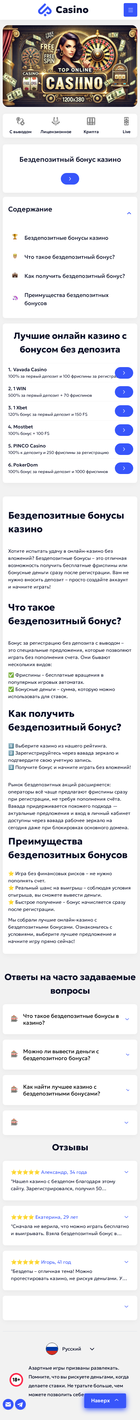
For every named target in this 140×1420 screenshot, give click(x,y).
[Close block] (129, 213)
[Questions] (70, 1123)
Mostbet (23, 427)
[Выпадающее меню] (130, 10)
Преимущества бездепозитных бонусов (66, 298)
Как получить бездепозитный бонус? (74, 275)
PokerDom (25, 465)
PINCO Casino (29, 446)
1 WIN (19, 388)
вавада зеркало (95, 753)
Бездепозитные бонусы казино (66, 237)
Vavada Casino (30, 369)
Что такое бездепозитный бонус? (69, 256)
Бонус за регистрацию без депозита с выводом (64, 643)
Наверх (100, 1400)
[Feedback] (70, 1306)
